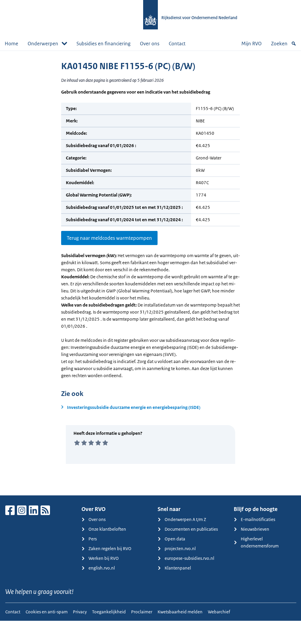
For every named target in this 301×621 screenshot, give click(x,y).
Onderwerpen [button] (43, 43)
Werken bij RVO (103, 558)
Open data (175, 539)
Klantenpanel (178, 568)
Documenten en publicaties (191, 529)
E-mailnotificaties (258, 519)
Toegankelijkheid (109, 612)
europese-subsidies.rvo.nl (189, 558)
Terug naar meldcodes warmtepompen (109, 238)
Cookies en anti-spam (47, 612)
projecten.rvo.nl (180, 548)
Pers (92, 539)
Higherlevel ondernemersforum (260, 542)
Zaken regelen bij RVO (109, 548)
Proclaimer (141, 612)
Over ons (149, 43)
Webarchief (219, 612)
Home (11, 43)
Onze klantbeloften (107, 529)
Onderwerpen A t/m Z (185, 519)
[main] (150, 273)
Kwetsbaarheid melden (180, 612)
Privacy (80, 612)
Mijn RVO (251, 43)
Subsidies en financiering (103, 43)
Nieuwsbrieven (255, 529)
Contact (177, 43)
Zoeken (279, 43)
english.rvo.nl (101, 568)
